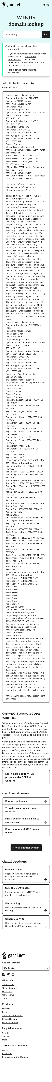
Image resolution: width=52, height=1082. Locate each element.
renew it (25, 62)
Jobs (4, 998)
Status (5, 1033)
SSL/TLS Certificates (12, 1015)
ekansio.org (14, 46)
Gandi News (8, 995)
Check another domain (26, 847)
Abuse (5, 1050)
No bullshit (7, 991)
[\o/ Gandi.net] (26, 955)
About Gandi (8, 984)
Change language (11, 962)
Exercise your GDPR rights (15, 1057)
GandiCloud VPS (10, 1022)
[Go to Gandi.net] (11, 4)
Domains (6, 1008)
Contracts (7, 1053)
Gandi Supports (9, 988)
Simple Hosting (9, 1019)
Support (6, 1036)
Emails (5, 1012)
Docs (4, 1039)
